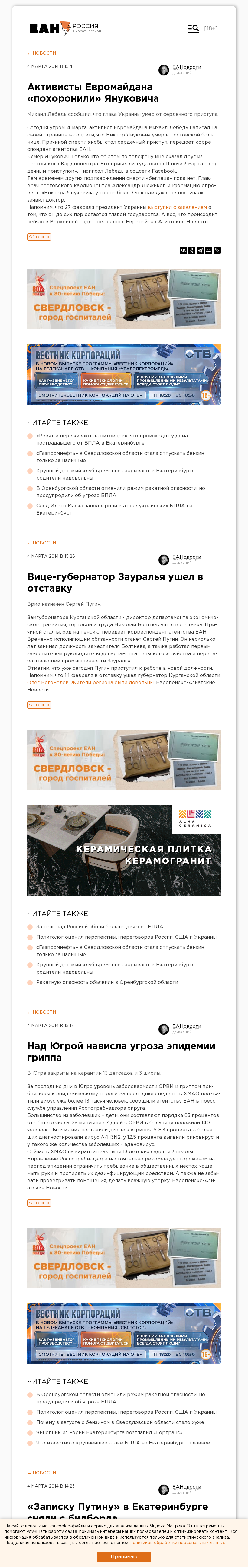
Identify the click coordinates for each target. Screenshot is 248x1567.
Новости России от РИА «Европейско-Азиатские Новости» (50, 28)
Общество (39, 236)
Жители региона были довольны (112, 683)
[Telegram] (200, 250)
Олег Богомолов (48, 683)
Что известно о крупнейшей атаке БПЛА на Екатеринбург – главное (123, 1443)
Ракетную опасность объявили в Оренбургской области (107, 982)
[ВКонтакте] (183, 250)
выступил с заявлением (177, 207)
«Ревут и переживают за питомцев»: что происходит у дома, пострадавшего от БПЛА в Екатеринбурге (112, 439)
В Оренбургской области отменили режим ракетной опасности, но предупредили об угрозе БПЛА (120, 492)
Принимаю (124, 1557)
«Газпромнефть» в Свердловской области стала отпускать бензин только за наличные (120, 457)
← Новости (41, 53)
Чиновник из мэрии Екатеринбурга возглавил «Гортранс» (109, 1433)
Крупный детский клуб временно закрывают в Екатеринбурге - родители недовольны (117, 474)
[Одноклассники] (191, 250)
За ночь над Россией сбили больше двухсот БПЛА (99, 927)
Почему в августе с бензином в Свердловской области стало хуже (120, 1422)
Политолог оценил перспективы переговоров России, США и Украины (126, 937)
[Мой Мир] (208, 250)
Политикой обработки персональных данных (177, 1543)
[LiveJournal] (217, 250)
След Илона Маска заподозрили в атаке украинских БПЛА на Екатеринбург (114, 509)
